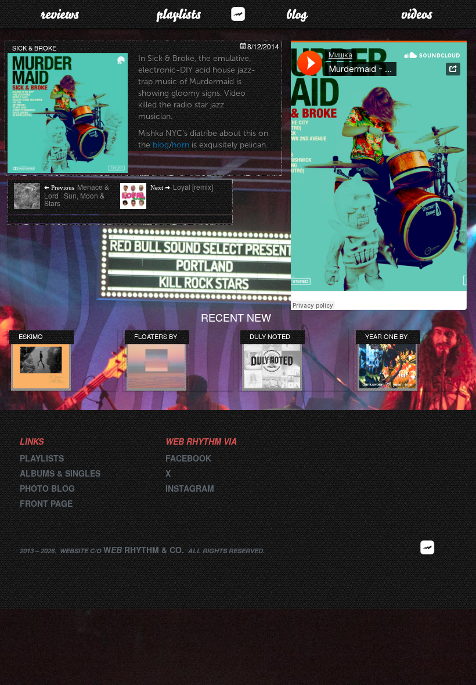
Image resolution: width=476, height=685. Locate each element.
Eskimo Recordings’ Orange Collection (41, 336)
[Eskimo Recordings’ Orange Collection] (41, 361)
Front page (46, 503)
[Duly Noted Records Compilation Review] (272, 361)
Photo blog (47, 488)
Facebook (188, 458)
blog (161, 145)
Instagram (189, 488)
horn (180, 145)
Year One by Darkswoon (386, 336)
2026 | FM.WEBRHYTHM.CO (427, 565)
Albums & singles (60, 473)
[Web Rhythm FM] (238, 13)
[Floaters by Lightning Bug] (156, 361)
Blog (297, 14)
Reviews (59, 14)
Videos (416, 14)
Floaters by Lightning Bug (155, 336)
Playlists (178, 14)
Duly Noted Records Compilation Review (271, 336)
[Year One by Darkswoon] (387, 361)
